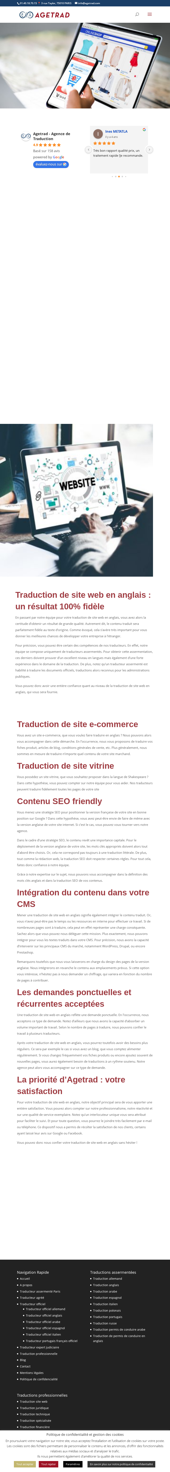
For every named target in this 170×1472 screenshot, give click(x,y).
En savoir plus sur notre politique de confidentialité (121, 1464)
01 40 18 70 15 (35, 90)
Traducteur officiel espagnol (45, 1328)
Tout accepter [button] (24, 1464)
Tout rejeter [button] (48, 1464)
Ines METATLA (116, 131)
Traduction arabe (105, 1291)
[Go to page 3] (122, 176)
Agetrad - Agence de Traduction (51, 136)
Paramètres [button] (73, 1464)
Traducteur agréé (32, 1298)
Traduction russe (105, 1323)
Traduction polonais (107, 1310)
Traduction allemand (107, 1279)
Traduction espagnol (107, 1298)
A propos (26, 1285)
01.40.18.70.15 (28, 3)
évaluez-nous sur (49, 164)
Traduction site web (33, 1401)
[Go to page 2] (119, 176)
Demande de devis (78, 90)
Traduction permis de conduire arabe (119, 1329)
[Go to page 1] (116, 176)
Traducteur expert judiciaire (39, 1347)
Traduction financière (35, 1427)
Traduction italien (105, 1304)
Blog (23, 1360)
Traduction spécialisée (35, 1421)
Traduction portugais (107, 1317)
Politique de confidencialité (39, 1379)
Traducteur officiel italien (43, 1334)
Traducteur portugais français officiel (52, 1341)
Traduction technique (35, 1414)
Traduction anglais (106, 1285)
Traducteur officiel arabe (43, 1322)
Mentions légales (32, 1373)
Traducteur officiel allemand (45, 1309)
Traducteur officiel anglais (44, 1315)
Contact (25, 1366)
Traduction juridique (34, 1408)
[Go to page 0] (112, 176)
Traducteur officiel (32, 1304)
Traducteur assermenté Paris (40, 1291)
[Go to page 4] (125, 176)
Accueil (25, 1279)
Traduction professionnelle (38, 1354)
